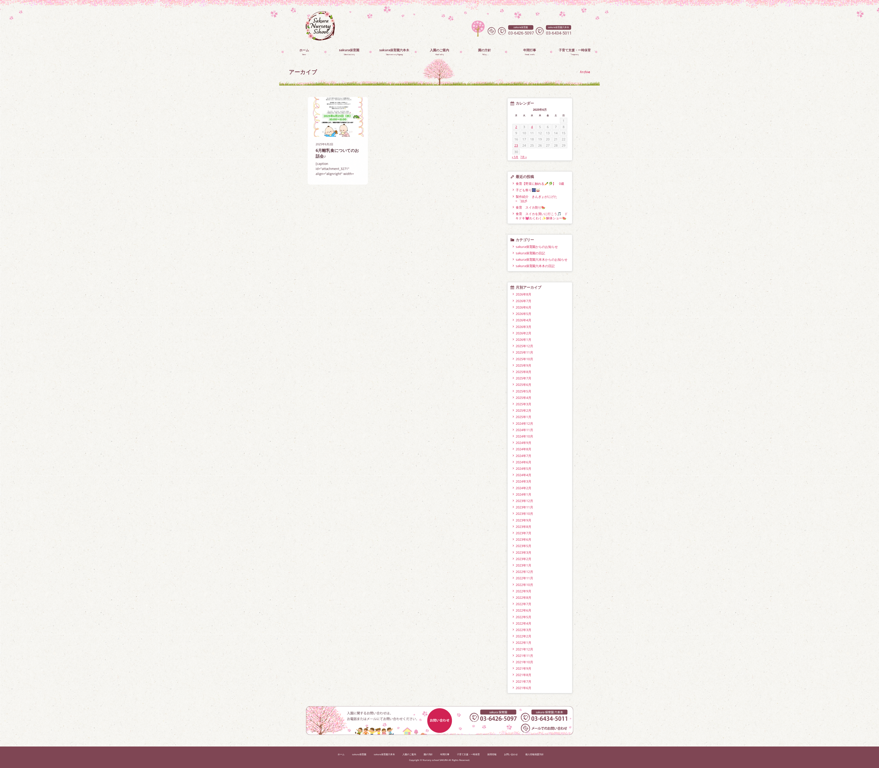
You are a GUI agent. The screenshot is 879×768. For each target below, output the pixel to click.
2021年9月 (523, 668)
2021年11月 (524, 655)
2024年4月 (523, 475)
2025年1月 (523, 417)
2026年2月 (523, 333)
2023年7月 (523, 533)
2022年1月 (523, 642)
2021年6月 (523, 688)
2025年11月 (524, 352)
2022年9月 (523, 591)
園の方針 (428, 754)
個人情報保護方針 (534, 754)
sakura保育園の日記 (530, 253)
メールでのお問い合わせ (491, 31)
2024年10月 (524, 436)
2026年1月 (523, 339)
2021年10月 (524, 662)
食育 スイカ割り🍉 (530, 207)
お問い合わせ (511, 754)
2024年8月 (523, 449)
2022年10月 (524, 585)
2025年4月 (523, 397)
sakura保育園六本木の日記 (535, 266)
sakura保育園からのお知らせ (537, 246)
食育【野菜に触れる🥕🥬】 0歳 (540, 183)
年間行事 (444, 754)
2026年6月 (523, 307)
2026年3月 (523, 327)
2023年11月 (524, 507)
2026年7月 (523, 301)
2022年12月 (524, 571)
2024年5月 (523, 468)
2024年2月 (523, 488)
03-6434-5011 (559, 30)
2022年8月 (523, 597)
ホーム (341, 754)
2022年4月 (523, 623)
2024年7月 (523, 456)
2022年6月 (523, 610)
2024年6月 (523, 462)
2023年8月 (523, 526)
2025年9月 (523, 365)
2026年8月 (523, 294)
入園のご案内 (409, 754)
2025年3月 (523, 404)
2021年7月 (523, 681)
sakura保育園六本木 (384, 754)
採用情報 (491, 754)
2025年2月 (523, 410)
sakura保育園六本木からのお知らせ (542, 259)
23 (516, 145)
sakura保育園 (359, 754)
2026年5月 (523, 313)
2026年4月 (523, 320)
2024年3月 (523, 481)
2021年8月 (523, 675)
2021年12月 (524, 649)
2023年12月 (524, 501)
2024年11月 (524, 430)
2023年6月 (523, 539)
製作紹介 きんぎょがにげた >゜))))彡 (537, 198)
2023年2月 (523, 559)
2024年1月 (523, 494)
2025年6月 (523, 384)
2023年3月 (523, 552)
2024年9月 (523, 442)
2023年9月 (523, 520)
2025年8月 (523, 372)
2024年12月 (524, 423)
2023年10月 (524, 513)
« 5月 (515, 157)
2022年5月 (523, 617)
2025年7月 (523, 378)
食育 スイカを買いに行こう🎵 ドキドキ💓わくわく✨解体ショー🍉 (541, 216)
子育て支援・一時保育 (468, 754)
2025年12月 (524, 346)
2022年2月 (523, 636)
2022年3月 (523, 630)
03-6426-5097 (521, 30)
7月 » (523, 157)
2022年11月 (524, 578)
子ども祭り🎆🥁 (528, 190)
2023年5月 (523, 546)
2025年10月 (524, 359)
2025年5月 (523, 391)
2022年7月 (523, 604)
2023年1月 (523, 565)
